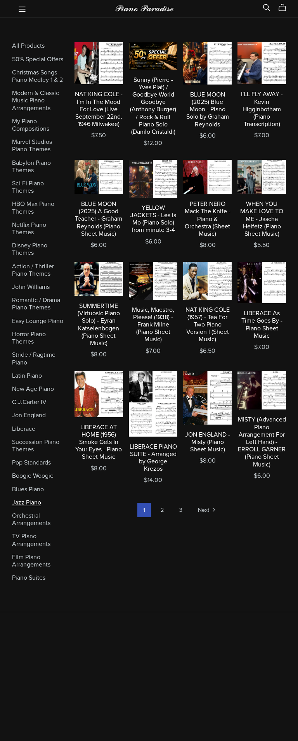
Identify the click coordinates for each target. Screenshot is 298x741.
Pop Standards (31, 462)
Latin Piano (27, 376)
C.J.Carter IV (29, 402)
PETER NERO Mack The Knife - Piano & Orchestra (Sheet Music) (207, 219)
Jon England (29, 415)
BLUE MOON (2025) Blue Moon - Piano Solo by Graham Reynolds (207, 109)
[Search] (266, 7)
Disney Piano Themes (29, 249)
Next (204, 510)
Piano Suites (28, 578)
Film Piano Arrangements (31, 560)
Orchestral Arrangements (31, 519)
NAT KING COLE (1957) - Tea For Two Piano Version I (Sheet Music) (207, 325)
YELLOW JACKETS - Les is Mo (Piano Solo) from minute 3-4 (153, 219)
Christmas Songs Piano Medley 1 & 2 (37, 76)
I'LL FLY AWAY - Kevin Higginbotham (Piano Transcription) (262, 109)
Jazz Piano (26, 502)
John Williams (31, 287)
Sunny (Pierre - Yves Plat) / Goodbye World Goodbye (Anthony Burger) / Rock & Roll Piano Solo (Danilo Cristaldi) (153, 106)
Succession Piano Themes (35, 445)
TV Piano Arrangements (31, 540)
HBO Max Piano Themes (33, 207)
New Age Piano (33, 389)
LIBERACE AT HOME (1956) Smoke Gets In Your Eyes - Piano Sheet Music (98, 442)
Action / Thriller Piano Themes (33, 270)
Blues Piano (28, 489)
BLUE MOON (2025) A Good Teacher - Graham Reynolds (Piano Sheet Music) (98, 219)
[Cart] (285, 8)
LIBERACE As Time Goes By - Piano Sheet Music (261, 324)
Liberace (23, 429)
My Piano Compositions (30, 125)
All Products (28, 46)
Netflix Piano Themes (29, 228)
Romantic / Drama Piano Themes (36, 303)
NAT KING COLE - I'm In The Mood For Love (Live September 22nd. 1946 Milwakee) (99, 109)
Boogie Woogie (33, 476)
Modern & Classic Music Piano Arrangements (35, 100)
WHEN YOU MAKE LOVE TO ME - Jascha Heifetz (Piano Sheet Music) (261, 219)
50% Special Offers (37, 59)
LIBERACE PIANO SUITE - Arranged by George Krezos (153, 458)
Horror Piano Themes (29, 337)
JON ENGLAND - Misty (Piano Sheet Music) (207, 442)
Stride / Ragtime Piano (33, 358)
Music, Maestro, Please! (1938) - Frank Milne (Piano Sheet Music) (153, 325)
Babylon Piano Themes (31, 166)
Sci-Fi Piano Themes (28, 187)
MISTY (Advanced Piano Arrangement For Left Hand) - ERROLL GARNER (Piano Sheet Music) (262, 442)
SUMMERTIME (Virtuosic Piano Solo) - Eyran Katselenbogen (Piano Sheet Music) (99, 324)
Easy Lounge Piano (37, 321)
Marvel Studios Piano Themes (32, 145)
